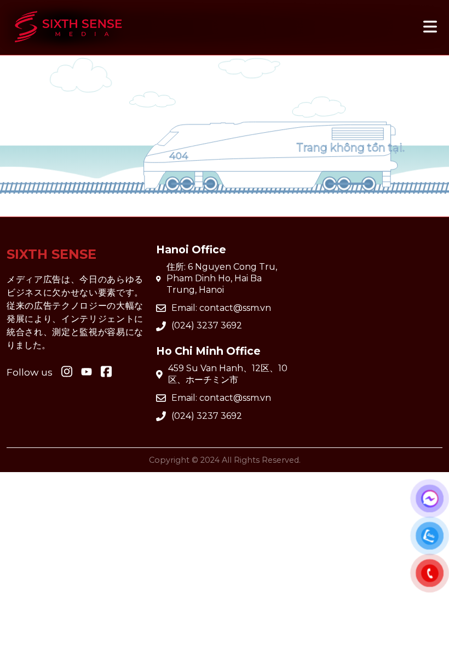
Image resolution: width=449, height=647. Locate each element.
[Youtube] (106, 372)
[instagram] (66, 372)
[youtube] (86, 372)
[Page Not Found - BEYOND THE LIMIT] (68, 47)
